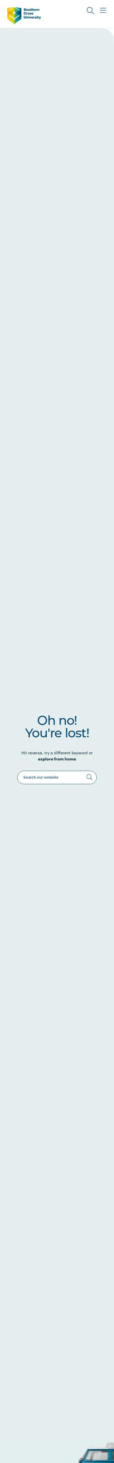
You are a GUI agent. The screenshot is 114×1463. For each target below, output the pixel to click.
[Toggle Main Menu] (103, 10)
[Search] (89, 777)
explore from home (57, 758)
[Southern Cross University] (24, 16)
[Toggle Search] (90, 10)
